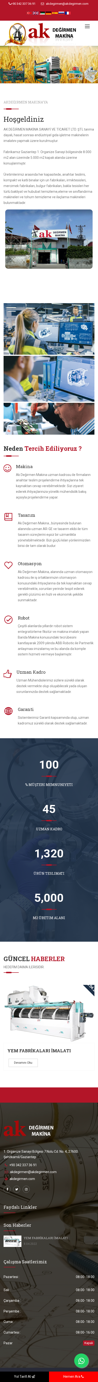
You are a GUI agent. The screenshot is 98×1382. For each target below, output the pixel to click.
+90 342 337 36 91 (23, 3)
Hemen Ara (72, 1376)
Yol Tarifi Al (23, 1376)
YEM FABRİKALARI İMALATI (39, 1050)
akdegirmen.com (22, 1179)
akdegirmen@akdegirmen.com (66, 3)
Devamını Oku (23, 1062)
